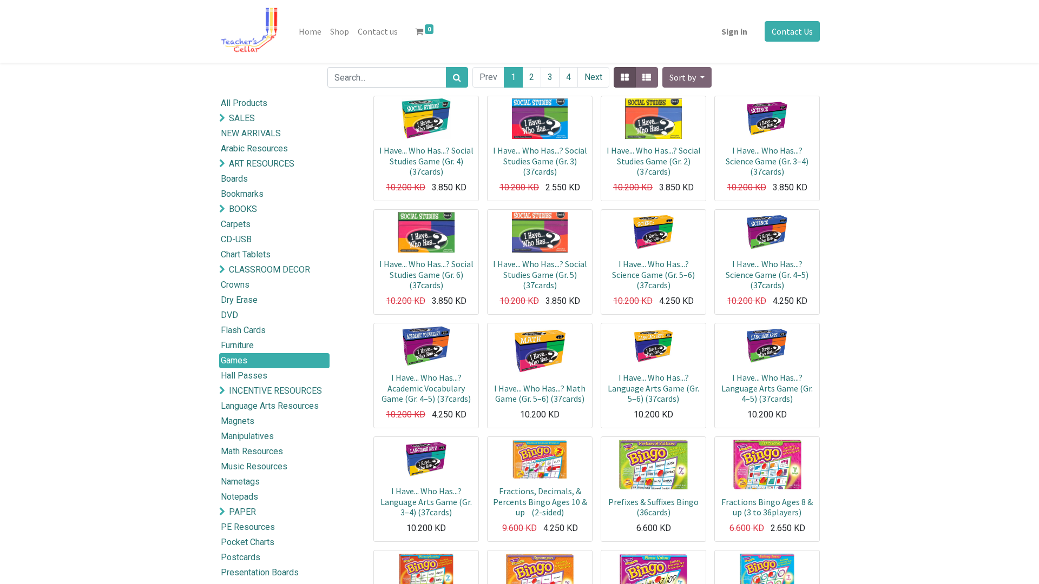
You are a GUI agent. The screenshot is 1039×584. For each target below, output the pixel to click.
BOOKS (243, 209)
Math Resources (252, 451)
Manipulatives (247, 436)
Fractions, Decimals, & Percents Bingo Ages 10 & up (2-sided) (540, 501)
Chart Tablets (246, 254)
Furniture (237, 345)
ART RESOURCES (261, 163)
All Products (244, 103)
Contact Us (792, 31)
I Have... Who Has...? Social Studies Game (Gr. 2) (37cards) (654, 160)
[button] (686, 77)
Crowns (235, 285)
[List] (646, 77)
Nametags (240, 481)
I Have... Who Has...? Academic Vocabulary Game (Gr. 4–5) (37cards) (426, 387)
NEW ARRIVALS (251, 133)
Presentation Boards (260, 572)
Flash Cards (243, 330)
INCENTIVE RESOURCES (275, 391)
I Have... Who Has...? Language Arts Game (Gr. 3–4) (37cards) (426, 501)
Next (593, 77)
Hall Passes (244, 375)
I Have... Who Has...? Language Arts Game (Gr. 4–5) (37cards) (767, 387)
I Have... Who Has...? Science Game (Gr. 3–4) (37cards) (767, 160)
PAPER (242, 512)
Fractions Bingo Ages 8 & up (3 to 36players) (767, 506)
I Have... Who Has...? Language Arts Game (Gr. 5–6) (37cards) (653, 387)
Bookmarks (242, 194)
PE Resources (248, 527)
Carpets (236, 224)
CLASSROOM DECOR (269, 269)
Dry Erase (239, 300)
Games (234, 360)
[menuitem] (310, 31)
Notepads (239, 497)
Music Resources (254, 466)
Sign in (734, 31)
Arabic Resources (254, 148)
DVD (229, 315)
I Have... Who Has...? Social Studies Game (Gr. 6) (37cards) (426, 274)
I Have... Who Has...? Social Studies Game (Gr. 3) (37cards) (540, 160)
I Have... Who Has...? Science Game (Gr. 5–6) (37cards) (653, 274)
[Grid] (625, 77)
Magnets (237, 421)
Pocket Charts (247, 542)
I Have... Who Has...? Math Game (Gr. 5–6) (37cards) (540, 393)
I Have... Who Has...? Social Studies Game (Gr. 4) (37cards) (426, 160)
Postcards (240, 557)
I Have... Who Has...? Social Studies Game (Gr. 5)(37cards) (540, 274)
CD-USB (236, 239)
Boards (234, 179)
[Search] (457, 77)
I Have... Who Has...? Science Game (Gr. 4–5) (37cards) (767, 274)
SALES (242, 118)
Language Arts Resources (270, 406)
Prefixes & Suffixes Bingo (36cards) (653, 506)
